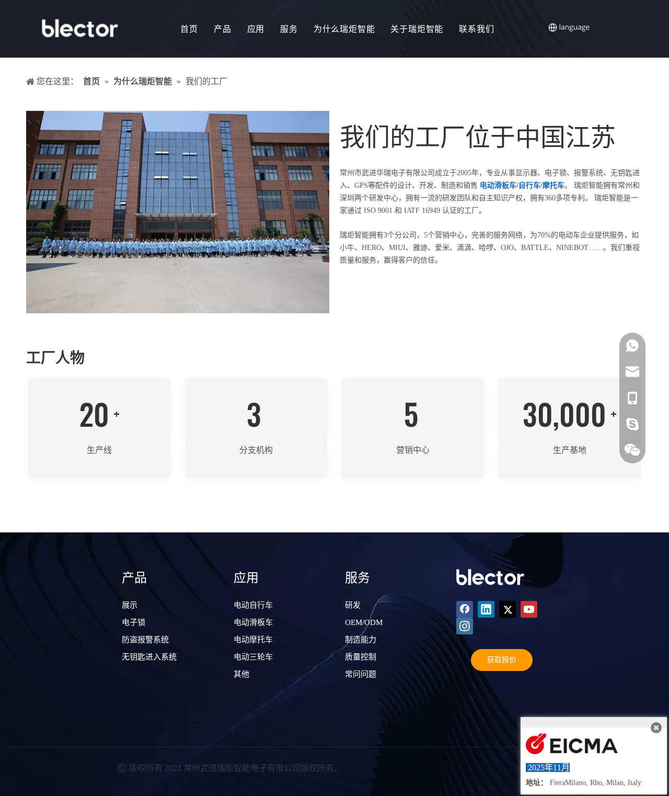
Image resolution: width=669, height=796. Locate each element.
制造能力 (360, 639)
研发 (353, 605)
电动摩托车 (253, 639)
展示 (129, 605)
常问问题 (360, 674)
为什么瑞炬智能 (344, 29)
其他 (241, 674)
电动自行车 (253, 605)
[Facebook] (464, 609)
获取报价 (501, 660)
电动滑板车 (498, 185)
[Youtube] (529, 609)
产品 (223, 29)
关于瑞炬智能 (416, 29)
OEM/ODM (364, 622)
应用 (256, 29)
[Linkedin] (486, 609)
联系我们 (476, 29)
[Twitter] (507, 609)
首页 (189, 29)
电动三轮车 (253, 657)
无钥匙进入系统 (149, 657)
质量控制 (360, 657)
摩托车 (553, 185)
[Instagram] (464, 626)
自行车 (529, 185)
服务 (289, 29)
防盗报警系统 (145, 639)
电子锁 (133, 622)
